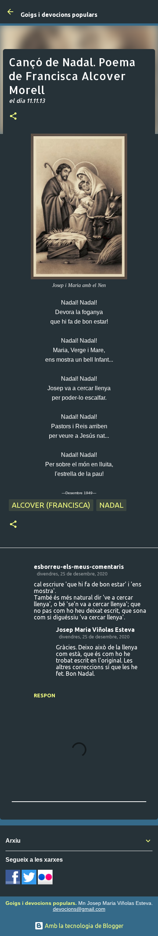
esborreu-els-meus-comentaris (79, 566)
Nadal (111, 505)
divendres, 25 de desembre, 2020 (72, 573)
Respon (44, 695)
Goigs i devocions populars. (41, 903)
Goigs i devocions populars (59, 14)
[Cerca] (147, 11)
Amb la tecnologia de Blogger (83, 925)
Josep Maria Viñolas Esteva (95, 629)
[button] (13, 117)
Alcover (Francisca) (51, 505)
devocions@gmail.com (79, 909)
